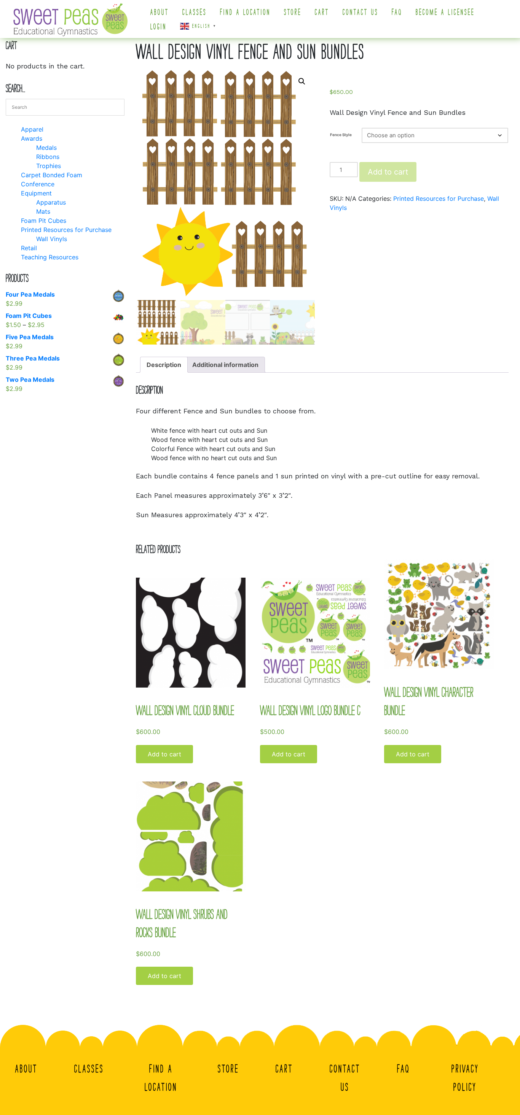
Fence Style (341, 134)
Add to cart (388, 171)
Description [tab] (164, 364)
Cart (322, 12)
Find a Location (245, 12)
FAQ (397, 12)
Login (158, 26)
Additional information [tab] (225, 364)
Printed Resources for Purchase (438, 198)
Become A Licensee (445, 12)
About (159, 12)
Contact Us (360, 12)
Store (292, 12)
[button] (302, 81)
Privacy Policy (465, 1078)
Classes (194, 12)
